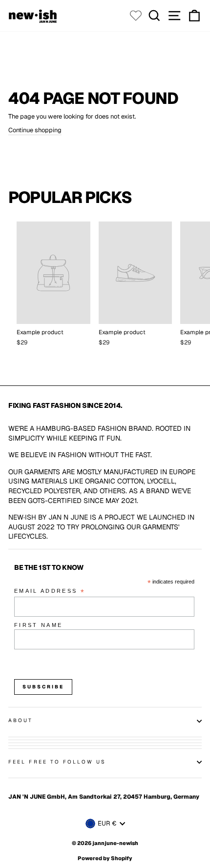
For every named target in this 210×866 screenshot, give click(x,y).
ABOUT (20, 720)
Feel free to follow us (57, 762)
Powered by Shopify (105, 858)
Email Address (49, 591)
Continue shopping (35, 130)
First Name (38, 625)
